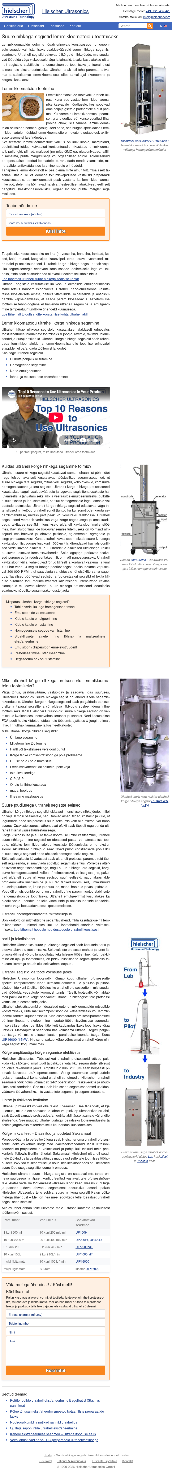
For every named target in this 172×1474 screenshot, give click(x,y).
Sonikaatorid (13, 25)
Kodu (48, 1455)
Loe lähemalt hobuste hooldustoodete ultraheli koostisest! (56, 929)
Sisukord (45, 1461)
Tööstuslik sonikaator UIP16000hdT (144, 140)
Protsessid (36, 25)
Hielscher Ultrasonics (65, 11)
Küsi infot (55, 231)
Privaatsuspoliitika (104, 1461)
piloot (164, 1156)
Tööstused (56, 25)
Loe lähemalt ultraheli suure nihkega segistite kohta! (40, 278)
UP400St (96, 1239)
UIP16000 (82, 1261)
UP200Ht (82, 1239)
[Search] (150, 26)
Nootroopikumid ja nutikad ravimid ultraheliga (43, 1422)
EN (160, 26)
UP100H (81, 1232)
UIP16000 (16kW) (15, 1039)
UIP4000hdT (139, 559)
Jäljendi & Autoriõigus (71, 1461)
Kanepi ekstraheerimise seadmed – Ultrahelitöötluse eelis (53, 1434)
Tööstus (142, 1161)
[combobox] (133, 25)
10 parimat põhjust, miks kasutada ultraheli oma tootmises (55, 451)
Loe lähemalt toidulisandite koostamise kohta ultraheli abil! (45, 314)
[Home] (18, 10)
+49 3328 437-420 (158, 11)
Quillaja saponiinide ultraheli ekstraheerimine (43, 1428)
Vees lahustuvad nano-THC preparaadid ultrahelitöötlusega (54, 1439)
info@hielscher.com (156, 17)
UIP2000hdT (84, 1247)
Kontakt (75, 25)
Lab (150, 1156)
